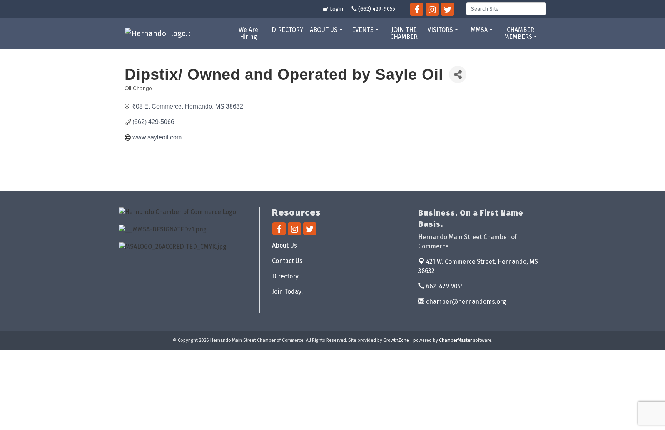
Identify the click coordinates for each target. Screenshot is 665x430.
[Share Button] (457, 74)
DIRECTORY (287, 29)
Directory (285, 276)
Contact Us (287, 260)
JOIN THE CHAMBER (404, 33)
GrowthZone (396, 340)
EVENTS (363, 29)
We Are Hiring (248, 33)
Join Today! (287, 291)
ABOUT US (324, 29)
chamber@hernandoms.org (465, 301)
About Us (284, 245)
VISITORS (440, 29)
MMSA (479, 29)
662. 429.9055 (444, 286)
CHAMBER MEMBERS (519, 33)
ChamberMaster (455, 340)
